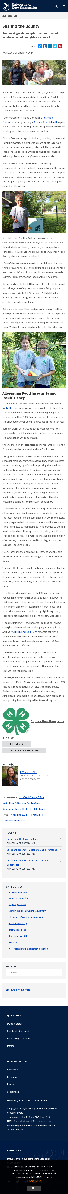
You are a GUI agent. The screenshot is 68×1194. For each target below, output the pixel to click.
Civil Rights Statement (18, 1031)
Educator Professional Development (26, 917)
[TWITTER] (55, 46)
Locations (12, 1076)
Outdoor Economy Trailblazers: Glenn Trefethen (32, 849)
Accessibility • (14, 1125)
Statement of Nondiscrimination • (39, 1125)
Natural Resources (17, 929)
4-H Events (16, 743)
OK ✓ (34, 1188)
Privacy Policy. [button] (34, 1180)
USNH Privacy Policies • (19, 1121)
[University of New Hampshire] (22, 6)
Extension (9, 15)
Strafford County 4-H (13, 820)
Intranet (11, 1045)
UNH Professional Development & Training (28, 948)
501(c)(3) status (14, 1023)
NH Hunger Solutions (25, 631)
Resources (12, 1069)
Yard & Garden (34, 803)
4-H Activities (35, 814)
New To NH (13, 942)
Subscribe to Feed (19, 990)
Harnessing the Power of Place (23, 838)
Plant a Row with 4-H (45, 122)
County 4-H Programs (24, 750)
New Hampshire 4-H (13, 808)
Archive (11, 966)
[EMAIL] (40, 46)
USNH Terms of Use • (42, 1121)
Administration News (18, 891)
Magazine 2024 (19, 814)
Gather (10, 407)
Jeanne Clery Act (15, 1129)
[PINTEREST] (60, 46)
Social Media (13, 1091)
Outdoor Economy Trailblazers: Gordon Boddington (27, 862)
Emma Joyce (28, 772)
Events (10, 1084)
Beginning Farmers (17, 904)
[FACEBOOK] (45, 46)
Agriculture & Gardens (14, 803)
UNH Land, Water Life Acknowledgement (27, 1100)
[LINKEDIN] (50, 46)
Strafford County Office (31, 797)
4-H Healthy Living (35, 808)
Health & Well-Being (18, 923)
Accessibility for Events (18, 1038)
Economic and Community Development (27, 910)
